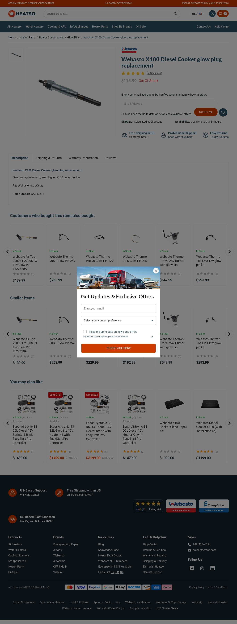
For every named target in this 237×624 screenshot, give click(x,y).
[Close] (156, 271)
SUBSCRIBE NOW (119, 348)
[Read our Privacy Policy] (152, 337)
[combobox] (118, 320)
